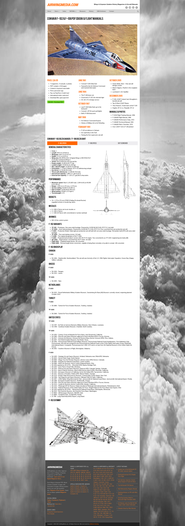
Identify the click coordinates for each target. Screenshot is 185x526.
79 (88, 474)
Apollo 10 (78, 488)
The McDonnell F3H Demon (125, 485)
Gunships (102, 496)
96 (81, 478)
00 (90, 478)
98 (86, 478)
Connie (107, 482)
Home (49, 11)
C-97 (105, 478)
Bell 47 (99, 476)
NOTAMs (73, 11)
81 (71, 476)
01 (71, 480)
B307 (102, 476)
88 (86, 476)
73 (75, 474)
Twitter (49, 500)
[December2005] (116, 96)
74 (77, 474)
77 (83, 474)
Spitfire (95, 511)
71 (71, 474)
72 (73, 474)
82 (73, 476)
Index (64, 11)
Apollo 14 (85, 490)
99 (88, 478)
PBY (107, 507)
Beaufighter (97, 478)
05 (79, 480)
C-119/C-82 (110, 478)
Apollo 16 (79, 492)
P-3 (99, 503)
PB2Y (111, 507)
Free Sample (50, 514)
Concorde (101, 482)
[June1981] (82, 80)
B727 (110, 476)
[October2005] (115, 80)
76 (81, 474)
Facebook (55, 500)
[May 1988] (82, 117)
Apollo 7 (78, 486)
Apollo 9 (72, 488)
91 (71, 478)
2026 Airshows (101, 11)
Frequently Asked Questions (55, 512)
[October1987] (84, 104)
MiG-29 (95, 501)
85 (79, 476)
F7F (97, 486)
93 (75, 478)
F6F (94, 486)
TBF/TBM (105, 513)
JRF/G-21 (96, 497)
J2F (113, 496)
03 (75, 480)
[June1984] (82, 92)
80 (90, 474)
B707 (106, 476)
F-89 (107, 488)
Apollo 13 (79, 490)
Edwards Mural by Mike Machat (127, 508)
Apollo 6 (72, 486)
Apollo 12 (73, 490)
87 (83, 476)
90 (90, 476)
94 (77, 478)
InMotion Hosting (94, 524)
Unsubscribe (51, 506)
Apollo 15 (73, 492)
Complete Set (74, 493)
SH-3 (109, 509)
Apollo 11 (84, 488)
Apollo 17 (85, 492)
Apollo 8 (83, 486)
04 (77, 480)
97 (83, 478)
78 (86, 474)
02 (73, 480)
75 (79, 474)
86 (81, 476)
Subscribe (58, 504)
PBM (104, 507)
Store (57, 11)
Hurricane (108, 496)
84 (77, 476)
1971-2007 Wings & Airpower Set (79, 470)
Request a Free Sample (57, 490)
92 (73, 478)
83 (75, 476)
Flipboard (62, 500)
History (91, 11)
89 (88, 476)
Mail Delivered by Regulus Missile (127, 489)
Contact (111, 11)
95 (79, 478)
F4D (100, 490)
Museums (82, 11)
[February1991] (84, 127)
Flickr (49, 502)
